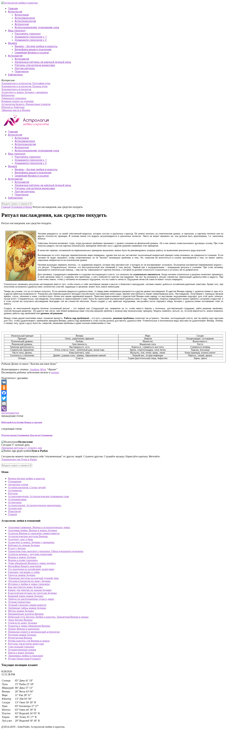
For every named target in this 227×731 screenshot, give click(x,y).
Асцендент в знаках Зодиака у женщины (24, 92)
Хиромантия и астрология (16, 89)
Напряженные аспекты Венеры (26, 613)
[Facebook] (113, 393)
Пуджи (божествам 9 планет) (24, 658)
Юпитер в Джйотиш (12, 107)
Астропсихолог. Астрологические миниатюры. (34, 505)
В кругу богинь (17, 548)
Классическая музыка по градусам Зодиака (32, 593)
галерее (55, 372)
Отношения (14, 481)
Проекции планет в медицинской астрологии (34, 631)
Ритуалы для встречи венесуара (35, 65)
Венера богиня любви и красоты (26, 478)
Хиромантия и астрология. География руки (25, 83)
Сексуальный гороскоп (21, 646)
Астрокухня (22, 24)
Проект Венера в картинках (24, 628)
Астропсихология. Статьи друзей (27, 487)
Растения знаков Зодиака (22, 634)
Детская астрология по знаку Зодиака (29, 581)
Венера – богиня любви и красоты (36, 46)
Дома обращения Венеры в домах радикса (32, 563)
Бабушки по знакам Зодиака (24, 545)
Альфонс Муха (38, 369)
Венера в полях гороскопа (23, 560)
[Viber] (113, 408)
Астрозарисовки (25, 18)
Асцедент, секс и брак (20, 539)
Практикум (21, 71)
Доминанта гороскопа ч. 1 (31, 36)
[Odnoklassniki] (113, 387)
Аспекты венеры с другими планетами (30, 554)
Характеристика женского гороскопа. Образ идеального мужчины (45, 551)
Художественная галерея (22, 649)
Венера (12, 43)
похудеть (6, 412)
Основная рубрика (21, 207)
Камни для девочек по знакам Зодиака (30, 590)
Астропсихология (25, 21)
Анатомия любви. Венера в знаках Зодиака (32, 530)
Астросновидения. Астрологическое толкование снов (38, 496)
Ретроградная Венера (20, 637)
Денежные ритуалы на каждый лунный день (43, 62)
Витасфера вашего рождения (33, 49)
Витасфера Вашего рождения (24, 566)
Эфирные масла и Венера (15, 110)
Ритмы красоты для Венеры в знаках (29, 640)
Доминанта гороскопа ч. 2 (31, 40)
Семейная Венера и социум (32, 52)
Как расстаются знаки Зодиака (25, 587)
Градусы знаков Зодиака (21, 575)
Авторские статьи (18, 484)
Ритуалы (13, 493)
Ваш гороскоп (16, 30)
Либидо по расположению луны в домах (31, 599)
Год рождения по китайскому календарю (31, 569)
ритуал (15, 412)
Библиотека (15, 74)
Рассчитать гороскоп (28, 33)
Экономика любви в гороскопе (25, 655)
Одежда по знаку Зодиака (22, 622)
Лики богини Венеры (20, 619)
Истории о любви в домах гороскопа (29, 584)
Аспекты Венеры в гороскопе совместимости (34, 533)
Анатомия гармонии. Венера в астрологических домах (39, 527)
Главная (13, 8)
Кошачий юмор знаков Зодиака (25, 596)
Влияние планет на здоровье (17, 101)
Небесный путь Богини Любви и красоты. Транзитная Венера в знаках (48, 616)
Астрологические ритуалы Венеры (28, 536)
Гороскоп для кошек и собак (24, 572)
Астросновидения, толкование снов (37, 27)
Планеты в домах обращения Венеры (29, 625)
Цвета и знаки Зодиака (21, 652)
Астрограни (22, 14)
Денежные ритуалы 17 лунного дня (21, 447)
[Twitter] (113, 398)
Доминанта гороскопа (13, 98)
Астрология (15, 11)
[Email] (113, 403)
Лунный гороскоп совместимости (27, 605)
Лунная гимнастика (19, 602)
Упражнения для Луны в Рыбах (19, 459)
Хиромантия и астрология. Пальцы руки (24, 86)
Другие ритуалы (25, 68)
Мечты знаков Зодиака (21, 610)
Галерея (12, 514)
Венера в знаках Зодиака (22, 557)
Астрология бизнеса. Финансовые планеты (26, 104)
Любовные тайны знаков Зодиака (27, 608)
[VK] (113, 382)
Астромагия (15, 55)
